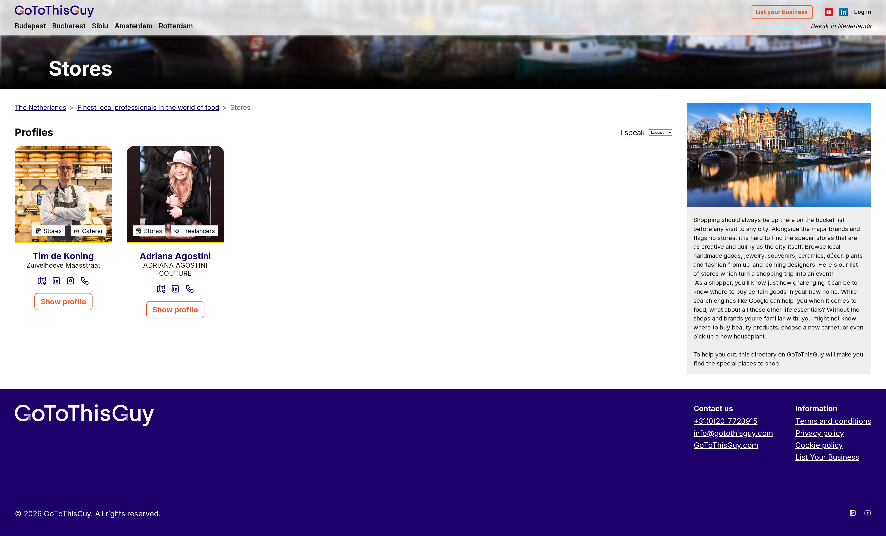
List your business (782, 12)
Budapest (30, 26)
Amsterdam (134, 26)
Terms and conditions (833, 421)
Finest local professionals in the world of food (148, 107)
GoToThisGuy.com (726, 445)
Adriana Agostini (175, 256)
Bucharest (69, 26)
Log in (862, 12)
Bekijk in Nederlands (841, 26)
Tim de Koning (63, 256)
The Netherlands (40, 107)
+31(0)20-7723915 (725, 421)
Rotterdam (176, 26)
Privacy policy (819, 433)
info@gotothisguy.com (733, 433)
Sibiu (100, 26)
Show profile (63, 301)
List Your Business (827, 457)
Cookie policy (819, 445)
